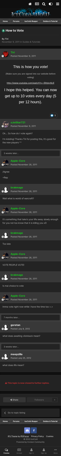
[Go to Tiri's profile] (6, 54)
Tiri (6, 39)
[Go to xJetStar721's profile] (6, 124)
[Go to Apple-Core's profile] (6, 163)
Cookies (49, 436)
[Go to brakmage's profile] (6, 189)
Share (15, 399)
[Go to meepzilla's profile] (6, 356)
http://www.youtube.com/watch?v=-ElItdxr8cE (30, 83)
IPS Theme (12, 436)
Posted (23, 56)
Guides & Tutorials (31, 42)
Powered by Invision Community (30, 442)
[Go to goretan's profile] (6, 327)
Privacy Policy (37, 436)
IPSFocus (24, 436)
